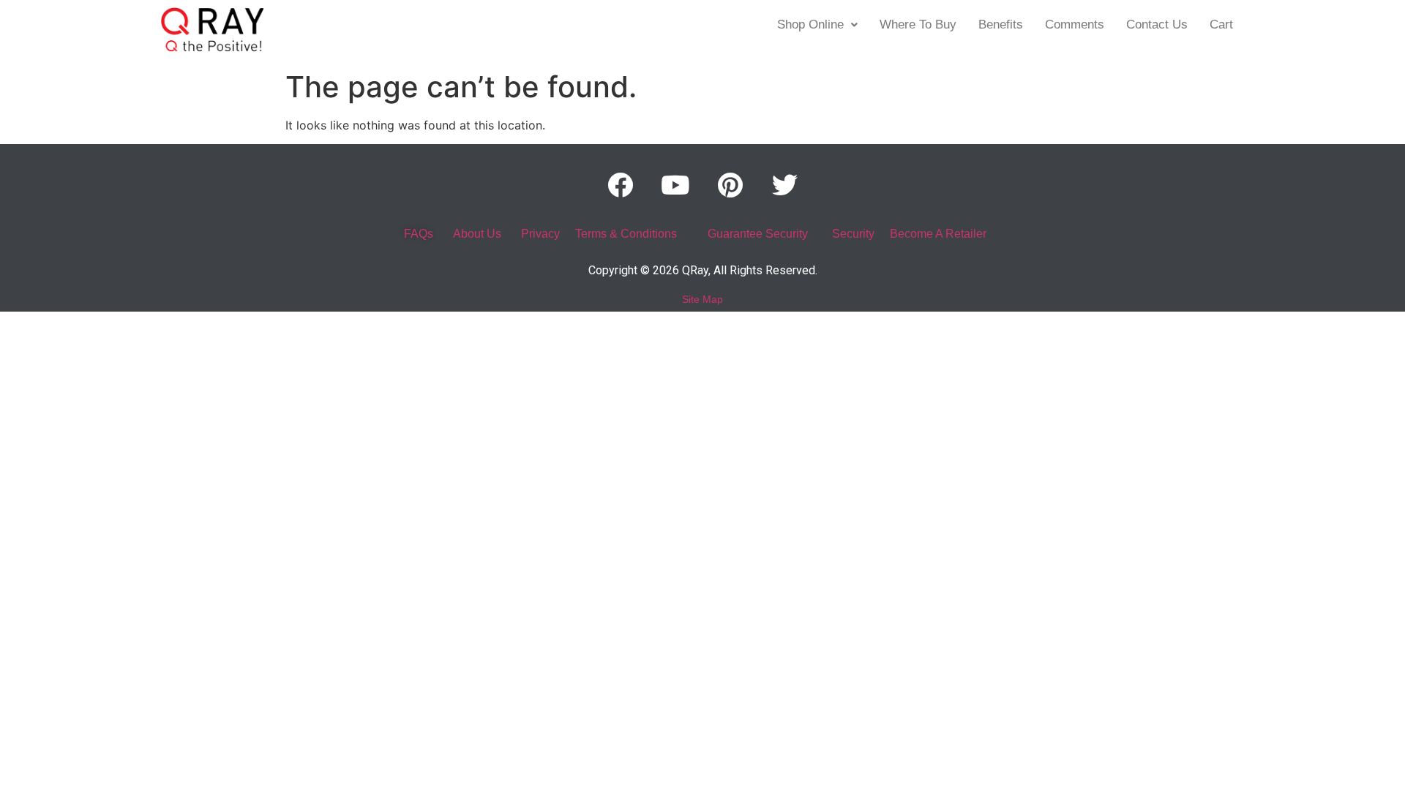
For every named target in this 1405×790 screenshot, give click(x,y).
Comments (1074, 24)
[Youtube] (675, 184)
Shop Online (810, 24)
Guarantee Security (758, 233)
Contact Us (1157, 24)
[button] (817, 24)
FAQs (418, 233)
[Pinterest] (730, 184)
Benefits (1000, 24)
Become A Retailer (938, 233)
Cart (1221, 24)
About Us (477, 233)
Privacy (540, 233)
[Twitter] (785, 184)
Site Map (702, 299)
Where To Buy (918, 24)
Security (853, 233)
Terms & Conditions (626, 233)
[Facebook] (620, 184)
